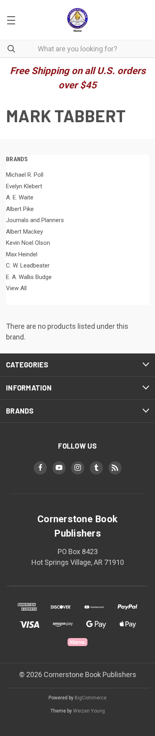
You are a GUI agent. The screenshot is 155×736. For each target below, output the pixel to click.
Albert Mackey (24, 231)
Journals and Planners (35, 220)
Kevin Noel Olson (28, 242)
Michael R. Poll (24, 174)
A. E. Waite (19, 197)
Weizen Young (89, 711)
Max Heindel (21, 254)
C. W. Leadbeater (28, 265)
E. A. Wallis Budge (29, 277)
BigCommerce (91, 698)
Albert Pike (20, 209)
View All (16, 288)
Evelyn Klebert (24, 186)
